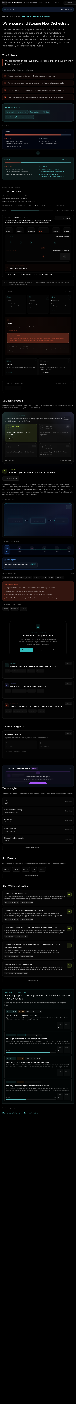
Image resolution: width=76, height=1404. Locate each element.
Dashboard (59, 577)
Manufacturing (15, 16)
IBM (34, 869)
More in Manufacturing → (12, 1113)
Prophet (28, 577)
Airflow (51, 577)
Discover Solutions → (32, 1113)
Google (25, 869)
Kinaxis (42, 869)
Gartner (16, 869)
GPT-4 (44, 577)
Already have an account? (45, 650)
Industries (17, 3)
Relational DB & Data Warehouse (13, 577)
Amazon (6, 869)
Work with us (44, 3)
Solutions (6, 3)
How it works (31, 3)
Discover (5, 16)
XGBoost (36, 577)
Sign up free (26, 650)
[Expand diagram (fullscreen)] (68, 507)
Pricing (56, 3)
